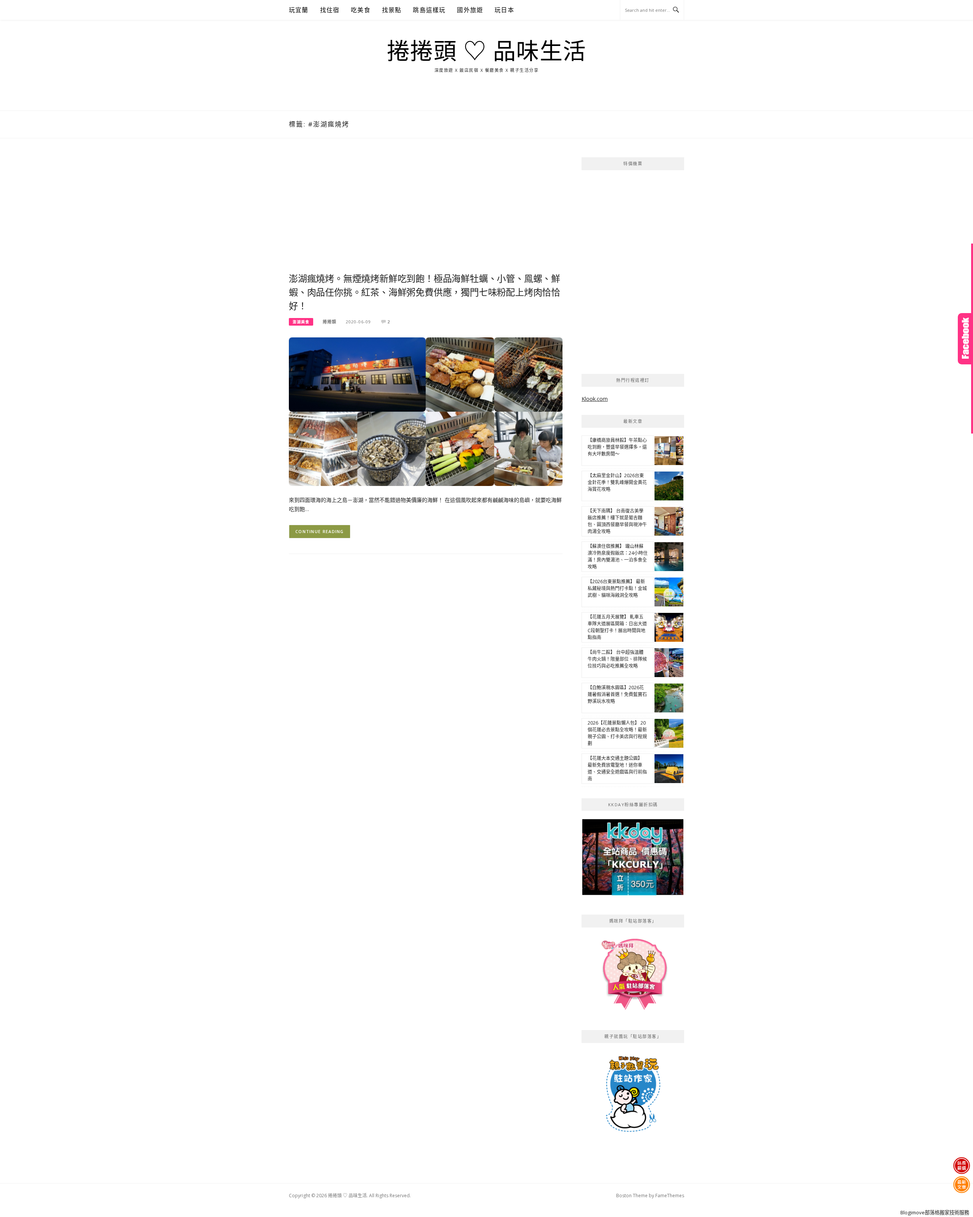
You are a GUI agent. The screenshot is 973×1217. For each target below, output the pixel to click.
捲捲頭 (329, 321)
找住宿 (330, 10)
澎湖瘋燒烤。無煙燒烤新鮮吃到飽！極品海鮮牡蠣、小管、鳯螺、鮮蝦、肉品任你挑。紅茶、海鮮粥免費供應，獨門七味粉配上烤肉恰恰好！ (424, 292)
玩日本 (504, 10)
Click (965, 338)
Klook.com (595, 398)
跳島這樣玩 (429, 10)
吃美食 (361, 10)
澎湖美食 (301, 321)
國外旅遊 (470, 10)
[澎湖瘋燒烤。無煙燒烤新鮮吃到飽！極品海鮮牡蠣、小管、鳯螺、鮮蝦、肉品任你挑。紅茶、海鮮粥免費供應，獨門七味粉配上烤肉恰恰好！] (426, 411)
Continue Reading (319, 531)
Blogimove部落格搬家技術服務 (934, 1212)
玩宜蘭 (299, 10)
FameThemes (669, 1195)
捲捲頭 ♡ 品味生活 (486, 51)
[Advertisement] (426, 214)
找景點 (392, 10)
